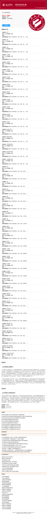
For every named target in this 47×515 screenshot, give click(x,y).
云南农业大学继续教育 (6, 507)
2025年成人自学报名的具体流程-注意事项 (10, 464)
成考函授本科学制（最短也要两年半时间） (10, 466)
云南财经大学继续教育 (6, 491)
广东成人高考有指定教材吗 (7, 468)
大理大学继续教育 (5, 476)
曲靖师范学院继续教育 (6, 484)
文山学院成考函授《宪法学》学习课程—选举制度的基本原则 (14, 437)
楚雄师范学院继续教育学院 (7, 487)
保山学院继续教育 (5, 497)
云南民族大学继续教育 (6, 479)
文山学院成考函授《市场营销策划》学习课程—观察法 (13, 438)
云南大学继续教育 (5, 478)
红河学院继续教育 (5, 502)
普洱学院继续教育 (5, 499)
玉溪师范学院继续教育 (6, 483)
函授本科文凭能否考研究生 (7, 469)
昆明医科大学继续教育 (6, 489)
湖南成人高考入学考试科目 (7, 456)
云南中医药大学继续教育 (7, 500)
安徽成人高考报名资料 (6, 458)
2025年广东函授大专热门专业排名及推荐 (10, 471)
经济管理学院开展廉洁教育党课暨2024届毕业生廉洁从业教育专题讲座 (16, 451)
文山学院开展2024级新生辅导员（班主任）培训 (11, 445)
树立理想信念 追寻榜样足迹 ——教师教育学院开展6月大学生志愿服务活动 (17, 450)
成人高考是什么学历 (6, 460)
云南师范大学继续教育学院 (7, 494)
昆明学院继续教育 (5, 481)
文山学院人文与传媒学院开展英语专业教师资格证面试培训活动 (15, 443)
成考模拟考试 (4, 431)
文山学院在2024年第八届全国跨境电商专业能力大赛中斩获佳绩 (15, 440)
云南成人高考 (4, 492)
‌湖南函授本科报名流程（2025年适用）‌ (10, 461)
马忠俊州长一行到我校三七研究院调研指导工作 (11, 448)
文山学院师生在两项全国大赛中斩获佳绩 (10, 442)
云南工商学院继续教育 (6, 508)
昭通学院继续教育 (5, 495)
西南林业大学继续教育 (6, 505)
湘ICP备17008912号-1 (31, 512)
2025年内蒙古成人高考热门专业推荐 (9, 463)
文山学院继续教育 (5, 486)
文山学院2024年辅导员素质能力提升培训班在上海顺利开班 (14, 446)
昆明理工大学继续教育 (6, 503)
